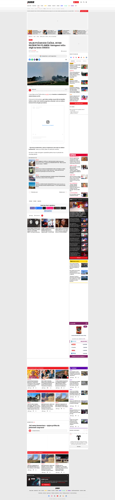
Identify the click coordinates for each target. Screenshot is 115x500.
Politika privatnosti (66, 493)
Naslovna (30, 36)
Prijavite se (46, 484)
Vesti (34, 36)
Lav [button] (80, 433)
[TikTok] (81, 57)
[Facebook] (71, 57)
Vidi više (78, 446)
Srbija (38, 36)
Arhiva (61, 493)
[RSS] (84, 57)
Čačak (30, 201)
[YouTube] (78, 57)
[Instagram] (73, 57)
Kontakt (44, 493)
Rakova (39, 201)
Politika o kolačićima (55, 493)
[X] (76, 57)
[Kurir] (30, 2)
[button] (64, 51)
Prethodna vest (34, 192)
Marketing (40, 493)
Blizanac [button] (75, 433)
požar (47, 94)
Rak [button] (78, 433)
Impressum (49, 493)
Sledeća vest (62, 192)
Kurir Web (34, 50)
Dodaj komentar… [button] (36, 430)
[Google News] (86, 57)
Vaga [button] (86, 433)
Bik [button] (72, 433)
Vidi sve (78, 257)
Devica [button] (83, 433)
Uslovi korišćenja (73, 493)
